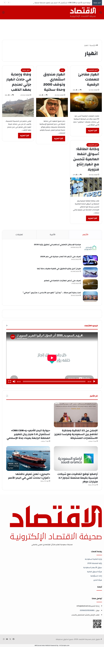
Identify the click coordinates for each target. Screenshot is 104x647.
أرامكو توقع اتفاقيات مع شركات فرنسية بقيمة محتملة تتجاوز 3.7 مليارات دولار (77, 478)
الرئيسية (93, 45)
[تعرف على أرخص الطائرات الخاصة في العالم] (90, 284)
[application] (52, 358)
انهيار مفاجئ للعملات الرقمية (88, 79)
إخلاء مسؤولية (96, 575)
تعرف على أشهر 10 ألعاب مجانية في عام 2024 (60, 256)
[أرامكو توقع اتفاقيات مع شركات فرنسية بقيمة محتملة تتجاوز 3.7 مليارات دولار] (76, 458)
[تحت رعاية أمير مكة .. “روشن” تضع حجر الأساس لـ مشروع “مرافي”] (90, 296)
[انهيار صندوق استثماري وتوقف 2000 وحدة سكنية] (52, 107)
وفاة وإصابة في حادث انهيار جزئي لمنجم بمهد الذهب (18, 82)
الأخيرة (53, 234)
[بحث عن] (100, 13)
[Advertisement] (52, 28)
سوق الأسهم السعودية (92, 567)
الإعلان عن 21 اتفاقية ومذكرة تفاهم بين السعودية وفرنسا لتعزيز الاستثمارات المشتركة (76, 434)
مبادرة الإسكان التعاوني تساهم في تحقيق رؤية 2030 (57, 244)
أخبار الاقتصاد (93, 70)
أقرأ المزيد (92, 130)
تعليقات (19, 234)
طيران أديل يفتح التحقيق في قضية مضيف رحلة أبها (59, 268)
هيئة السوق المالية (94, 571)
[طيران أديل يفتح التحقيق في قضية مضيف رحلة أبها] (90, 272)
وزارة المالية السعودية (93, 559)
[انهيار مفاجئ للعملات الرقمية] (86, 102)
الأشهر (85, 234)
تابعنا (99, 587)
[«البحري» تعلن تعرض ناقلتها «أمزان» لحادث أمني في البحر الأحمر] (28, 458)
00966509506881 (87, 610)
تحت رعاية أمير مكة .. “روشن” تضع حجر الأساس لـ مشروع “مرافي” (52, 292)
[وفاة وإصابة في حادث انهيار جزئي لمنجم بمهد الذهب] (18, 107)
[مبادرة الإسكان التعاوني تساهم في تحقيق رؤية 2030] (90, 248)
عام (62, 70)
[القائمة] (3, 13)
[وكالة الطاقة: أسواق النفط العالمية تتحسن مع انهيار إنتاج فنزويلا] (86, 187)
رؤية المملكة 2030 (94, 563)
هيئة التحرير (97, 580)
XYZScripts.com (64, 645)
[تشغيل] (94, 381)
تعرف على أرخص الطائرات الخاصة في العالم (62, 280)
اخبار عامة (26, 70)
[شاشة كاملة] (9, 381)
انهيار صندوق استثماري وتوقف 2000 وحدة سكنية (54, 82)
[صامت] (14, 381)
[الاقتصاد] (83, 12)
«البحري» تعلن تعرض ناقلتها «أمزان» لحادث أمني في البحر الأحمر (29, 476)
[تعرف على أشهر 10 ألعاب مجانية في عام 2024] (90, 260)
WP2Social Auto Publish (42, 645)
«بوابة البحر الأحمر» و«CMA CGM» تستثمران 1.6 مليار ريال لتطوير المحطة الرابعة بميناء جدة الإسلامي (55, 2)
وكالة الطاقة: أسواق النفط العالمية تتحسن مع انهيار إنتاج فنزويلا (86, 159)
